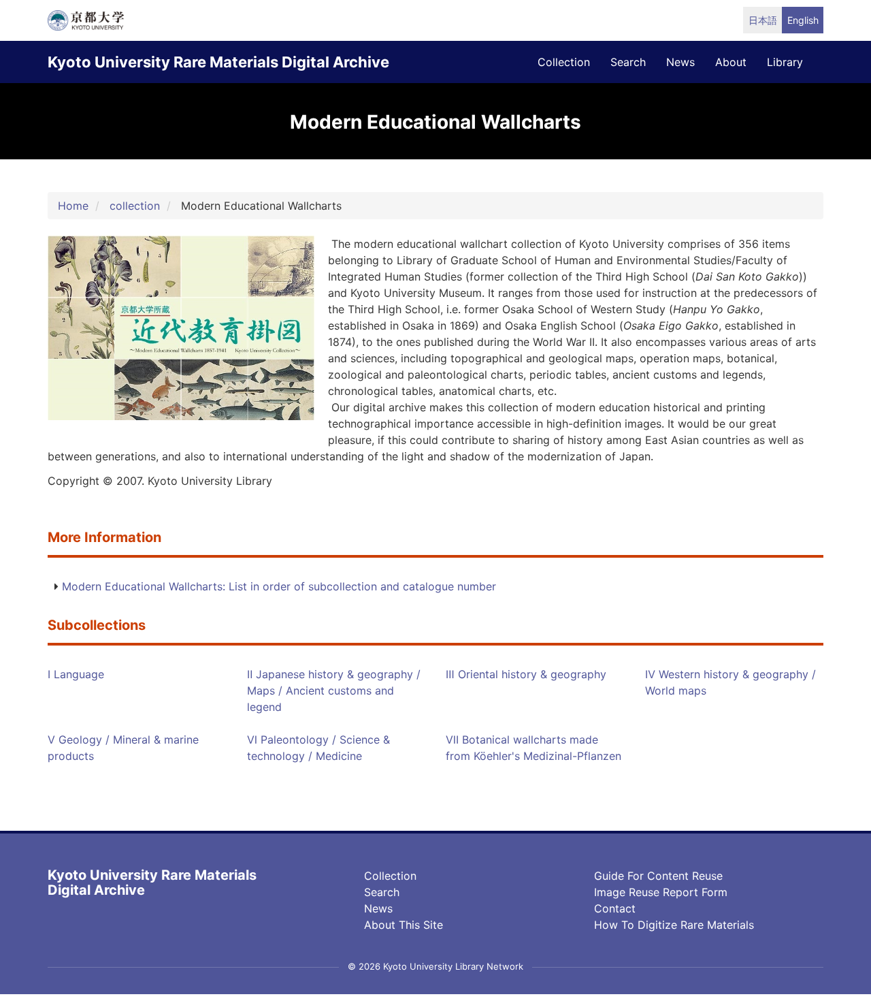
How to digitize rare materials (674, 925)
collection (564, 62)
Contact (615, 908)
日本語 (763, 20)
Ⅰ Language (76, 674)
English (803, 20)
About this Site (403, 925)
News (378, 908)
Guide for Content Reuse (658, 876)
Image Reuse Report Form (660, 892)
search (628, 62)
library (785, 62)
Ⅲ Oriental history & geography (526, 674)
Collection (390, 876)
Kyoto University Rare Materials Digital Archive (218, 62)
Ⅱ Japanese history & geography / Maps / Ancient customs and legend (334, 690)
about (730, 62)
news (680, 62)
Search (381, 892)
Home (73, 205)
